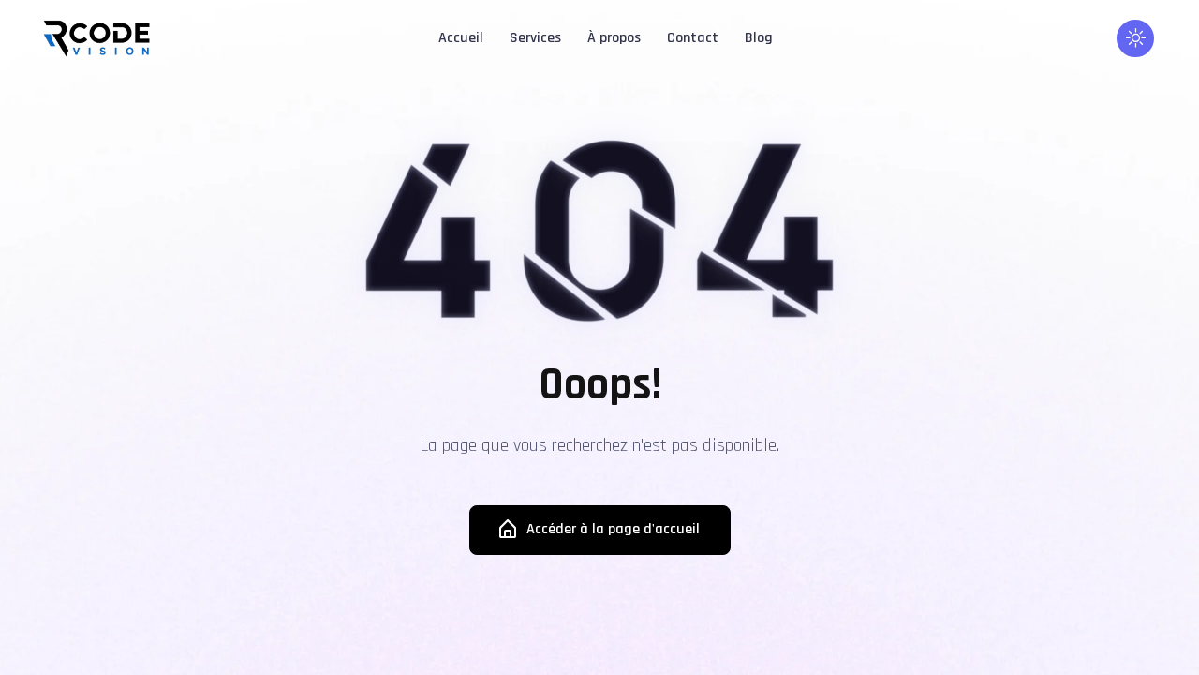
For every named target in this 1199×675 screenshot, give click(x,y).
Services (535, 38)
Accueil (460, 38)
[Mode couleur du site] (1135, 38)
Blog (759, 38)
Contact (692, 38)
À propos (614, 38)
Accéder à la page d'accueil (613, 529)
